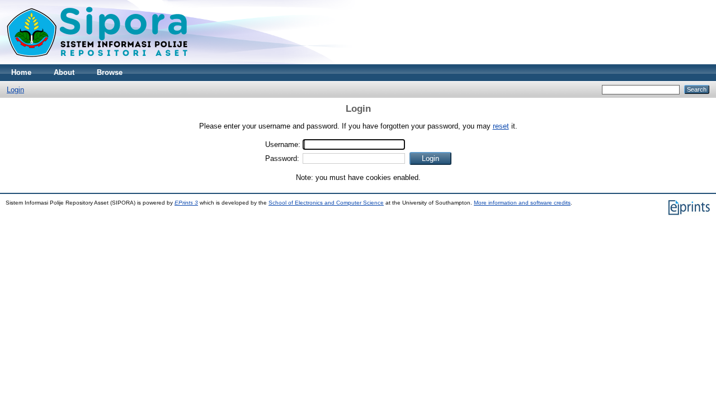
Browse (110, 72)
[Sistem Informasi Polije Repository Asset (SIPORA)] (98, 62)
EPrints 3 (186, 203)
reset (501, 126)
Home (21, 72)
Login (15, 90)
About (64, 72)
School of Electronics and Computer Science (326, 203)
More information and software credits (522, 203)
